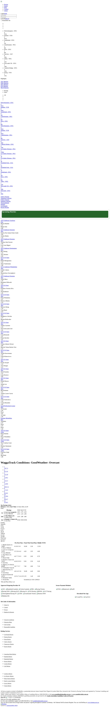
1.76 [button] (2, 262)
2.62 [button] (2, 290)
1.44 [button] (2, 401)
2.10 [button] (2, 302)
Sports (6, 6)
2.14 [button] (2, 395)
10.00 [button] (25, 546)
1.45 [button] (2, 293)
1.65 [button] (2, 392)
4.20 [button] (2, 284)
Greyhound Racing (8, 634)
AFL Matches (4, 81)
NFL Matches (4, 84)
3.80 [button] (2, 345)
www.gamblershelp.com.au (80, 694)
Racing (6, 4)
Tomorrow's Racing (6, 198)
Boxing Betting (8, 661)
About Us (6, 605)
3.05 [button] (2, 413)
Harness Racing (8, 637)
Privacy (6, 609)
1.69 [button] (2, 438)
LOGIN (3, 18)
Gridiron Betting (8, 673)
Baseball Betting (8, 656)
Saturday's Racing (5, 201)
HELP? (7, 18)
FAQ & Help (7, 624)
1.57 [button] (2, 318)
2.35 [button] (25, 576)
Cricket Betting (8, 664)
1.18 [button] (2, 281)
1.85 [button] (2, 453)
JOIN (5, 13)
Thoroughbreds (5, 203)
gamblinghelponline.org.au (40, 701)
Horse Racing (7, 639)
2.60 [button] (2, 256)
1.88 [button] (2, 457)
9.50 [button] (25, 561)
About (6, 10)
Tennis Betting (7, 685)
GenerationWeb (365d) (12, 705)
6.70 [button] (38, 556)
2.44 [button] (2, 386)
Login (2, 13)
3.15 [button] (2, 367)
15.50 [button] (38, 546)
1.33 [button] (2, 364)
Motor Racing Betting (9, 678)
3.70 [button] (2, 426)
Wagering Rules (8, 622)
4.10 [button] (2, 311)
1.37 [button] (2, 225)
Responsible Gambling (9, 627)
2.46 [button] (2, 410)
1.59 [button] (2, 429)
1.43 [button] (2, 247)
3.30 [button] (31, 546)
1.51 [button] (2, 382)
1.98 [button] (2, 265)
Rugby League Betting (9, 681)
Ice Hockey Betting (8, 676)
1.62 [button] (2, 330)
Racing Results (5, 207)
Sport (5, 92)
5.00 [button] (2, 271)
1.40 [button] (31, 576)
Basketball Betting (8, 659)
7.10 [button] (38, 566)
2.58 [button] (2, 243)
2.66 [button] (2, 404)
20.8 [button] (38, 571)
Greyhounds (4, 206)
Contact (6, 9)
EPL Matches (4, 86)
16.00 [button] (25, 571)
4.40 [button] (31, 571)
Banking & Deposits (9, 612)
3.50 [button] (31, 561)
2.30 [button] (2, 321)
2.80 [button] (2, 228)
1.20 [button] (2, 308)
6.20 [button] (38, 561)
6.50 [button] (25, 556)
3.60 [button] (2, 234)
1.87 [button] (2, 336)
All (5, 95)
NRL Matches (4, 83)
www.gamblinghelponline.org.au (61, 694)
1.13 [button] (2, 274)
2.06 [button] (2, 435)
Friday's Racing (5, 200)
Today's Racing (5, 196)
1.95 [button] (31, 551)
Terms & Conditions (9, 619)
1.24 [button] (2, 237)
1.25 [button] (2, 373)
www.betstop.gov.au (93, 702)
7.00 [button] (25, 566)
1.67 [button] (2, 299)
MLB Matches (5, 87)
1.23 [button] (2, 348)
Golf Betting (7, 666)
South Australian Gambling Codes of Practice (60, 696)
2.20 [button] (2, 327)
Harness (3, 204)
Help (5, 7)
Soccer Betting (7, 683)
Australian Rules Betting (10, 654)
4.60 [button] (38, 551)
